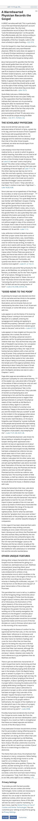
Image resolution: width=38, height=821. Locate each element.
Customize (23, 817)
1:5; (29, 264)
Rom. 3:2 (21, 118)
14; (16, 118)
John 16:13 (23, 90)
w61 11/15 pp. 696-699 (15, 7)
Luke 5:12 (6, 161)
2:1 (32, 264)
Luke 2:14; (11, 287)
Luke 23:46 (26, 709)
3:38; (16, 287)
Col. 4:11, (12, 118)
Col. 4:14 (30, 42)
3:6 (25, 287)
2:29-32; (21, 287)
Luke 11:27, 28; (11, 433)
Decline (13, 817)
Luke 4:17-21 (31, 328)
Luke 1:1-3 (24, 229)
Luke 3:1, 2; (24, 264)
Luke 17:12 (29, 169)
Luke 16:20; (6, 187)
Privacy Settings (10, 812)
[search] (35, 2)
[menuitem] (2, 2)
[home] (2, 2)
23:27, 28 (20, 433)
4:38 (11, 187)
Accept (5, 817)
